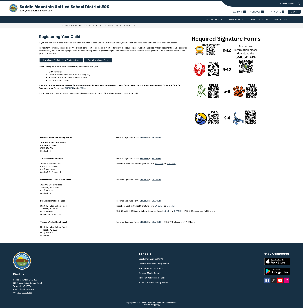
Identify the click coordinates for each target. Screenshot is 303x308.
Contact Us (280, 19)
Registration (129, 26)
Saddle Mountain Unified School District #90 (82, 26)
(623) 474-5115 (27, 289)
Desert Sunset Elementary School (154, 263)
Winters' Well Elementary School (153, 282)
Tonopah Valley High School (152, 278)
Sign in (294, 12)
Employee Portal (286, 3)
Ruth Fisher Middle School (151, 268)
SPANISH (82, 88)
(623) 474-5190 (25, 292)
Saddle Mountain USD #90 (151, 259)
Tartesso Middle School (149, 273)
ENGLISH (69, 88)
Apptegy (156, 305)
